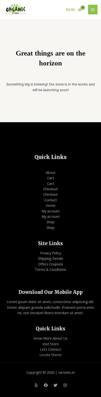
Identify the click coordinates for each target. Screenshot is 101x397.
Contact (50, 200)
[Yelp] (36, 385)
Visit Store (51, 343)
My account (51, 211)
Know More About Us (50, 338)
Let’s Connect (50, 349)
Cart (50, 177)
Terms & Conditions (50, 269)
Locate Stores (50, 354)
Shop (50, 221)
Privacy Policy (50, 253)
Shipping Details (50, 258)
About (50, 172)
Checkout (50, 188)
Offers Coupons (50, 264)
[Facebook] (46, 385)
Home (50, 205)
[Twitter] (55, 385)
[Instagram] (65, 385)
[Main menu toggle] (92, 9)
